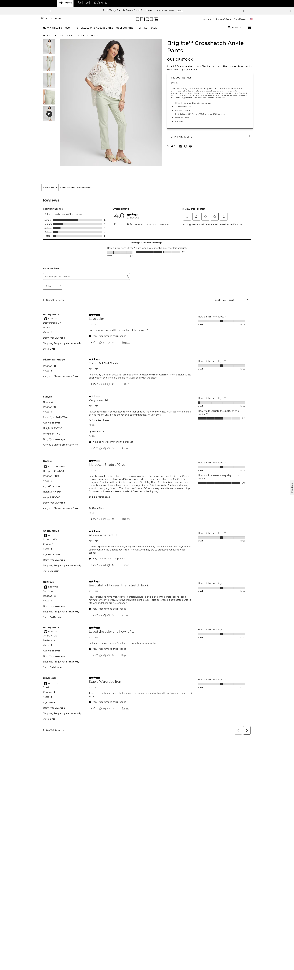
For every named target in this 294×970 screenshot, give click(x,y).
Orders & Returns (223, 19)
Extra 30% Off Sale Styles (136, 10)
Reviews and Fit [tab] (50, 188)
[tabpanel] (147, 464)
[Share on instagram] (185, 146)
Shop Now (158, 11)
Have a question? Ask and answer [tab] (75, 188)
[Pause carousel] (290, 11)
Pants (72, 35)
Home (46, 35)
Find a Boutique (240, 19)
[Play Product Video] (49, 113)
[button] (249, 27)
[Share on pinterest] (190, 146)
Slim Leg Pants (89, 35)
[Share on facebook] (180, 146)
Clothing (60, 35)
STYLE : (174, 83)
